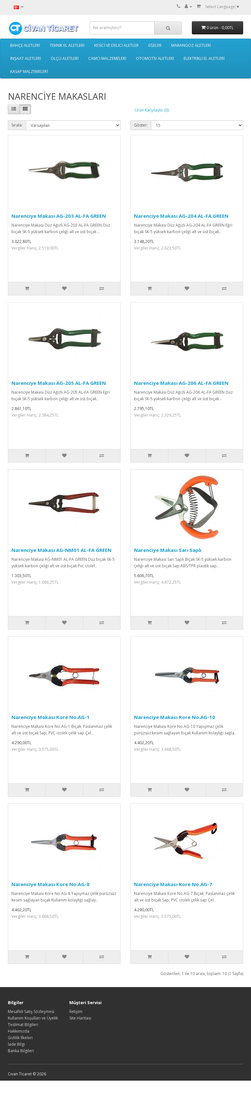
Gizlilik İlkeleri (20, 1037)
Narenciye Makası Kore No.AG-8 (50, 884)
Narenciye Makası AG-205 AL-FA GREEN (58, 383)
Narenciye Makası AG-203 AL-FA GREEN (58, 216)
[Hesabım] (188, 6)
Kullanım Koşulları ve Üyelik (33, 1018)
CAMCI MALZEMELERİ (107, 58)
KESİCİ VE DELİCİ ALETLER (116, 45)
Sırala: (17, 125)
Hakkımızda (18, 1031)
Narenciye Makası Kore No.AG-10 (174, 717)
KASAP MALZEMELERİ (29, 71)
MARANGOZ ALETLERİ (191, 45)
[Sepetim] (198, 6)
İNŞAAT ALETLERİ (25, 58)
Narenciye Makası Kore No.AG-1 (50, 717)
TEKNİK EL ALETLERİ (67, 45)
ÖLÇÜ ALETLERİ (64, 58)
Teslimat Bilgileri (23, 1024)
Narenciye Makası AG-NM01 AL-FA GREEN (61, 550)
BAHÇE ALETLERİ (25, 45)
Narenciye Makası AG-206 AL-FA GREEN (181, 383)
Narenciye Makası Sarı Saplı (167, 550)
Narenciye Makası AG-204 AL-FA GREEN (181, 216)
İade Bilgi (16, 1044)
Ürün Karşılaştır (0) (152, 110)
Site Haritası (80, 1018)
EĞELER (154, 45)
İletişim (75, 1011)
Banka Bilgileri (21, 1051)
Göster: (141, 125)
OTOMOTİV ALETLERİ (155, 58)
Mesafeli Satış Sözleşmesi (31, 1011)
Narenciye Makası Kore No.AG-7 (173, 884)
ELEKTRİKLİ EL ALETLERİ (204, 58)
